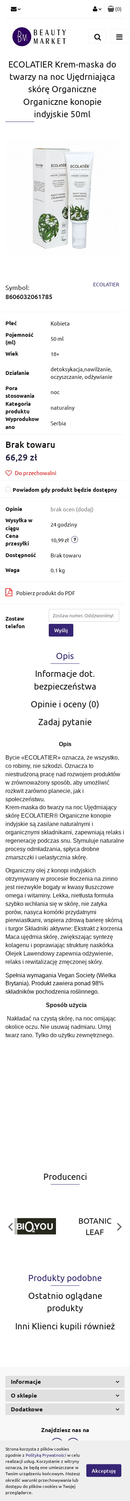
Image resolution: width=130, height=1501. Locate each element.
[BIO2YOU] (35, 1226)
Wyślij (61, 630)
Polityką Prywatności (46, 1455)
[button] (115, 9)
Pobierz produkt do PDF (45, 592)
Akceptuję (104, 1470)
